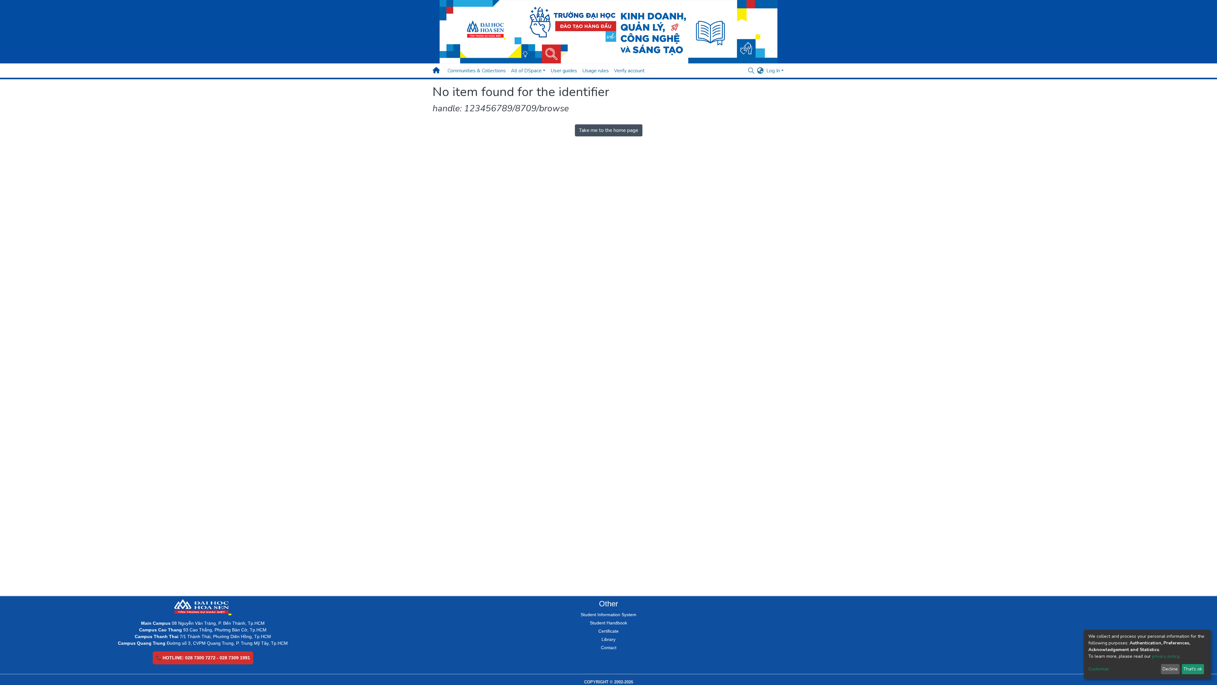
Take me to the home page (608, 130)
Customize (1098, 669)
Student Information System (608, 614)
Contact (608, 647)
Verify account (629, 70)
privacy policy (1165, 656)
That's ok (1192, 669)
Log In (773, 70)
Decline (1170, 669)
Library (608, 639)
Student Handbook (608, 622)
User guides (564, 70)
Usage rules (595, 70)
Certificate (608, 631)
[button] (760, 71)
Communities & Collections (477, 70)
